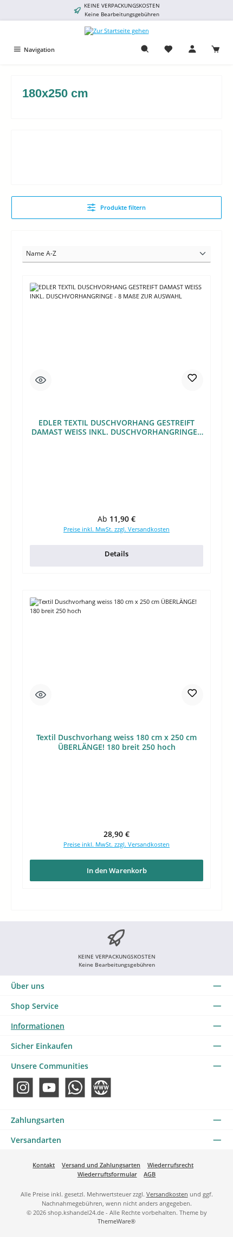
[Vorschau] (40, 380)
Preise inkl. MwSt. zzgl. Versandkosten (116, 529)
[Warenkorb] (216, 49)
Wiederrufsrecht (170, 1165)
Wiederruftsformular (107, 1174)
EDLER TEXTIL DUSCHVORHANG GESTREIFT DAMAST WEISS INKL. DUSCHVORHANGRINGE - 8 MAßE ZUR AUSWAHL (116, 427)
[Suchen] (145, 49)
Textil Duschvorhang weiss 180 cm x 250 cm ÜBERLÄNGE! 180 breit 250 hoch (116, 742)
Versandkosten (167, 1194)
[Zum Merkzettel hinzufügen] (192, 380)
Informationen (37, 1026)
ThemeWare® (116, 1221)
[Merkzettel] (168, 49)
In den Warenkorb (117, 870)
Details (116, 553)
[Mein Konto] (192, 49)
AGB (150, 1174)
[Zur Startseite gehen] (117, 30)
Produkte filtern (122, 207)
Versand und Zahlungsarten (101, 1165)
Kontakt (44, 1165)
